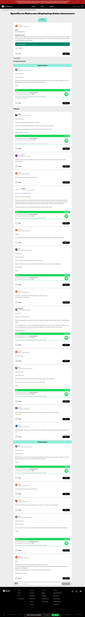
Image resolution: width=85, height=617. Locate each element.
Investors (32, 601)
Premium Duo (56, 595)
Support (43, 593)
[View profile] (16, 25)
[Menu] (82, 6)
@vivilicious (21, 521)
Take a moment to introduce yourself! (38, 96)
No (48, 615)
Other (15, 10)
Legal (4, 614)
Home (9, 10)
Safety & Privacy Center (11, 614)
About (19, 593)
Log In (78, 6)
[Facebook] (80, 591)
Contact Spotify (45, 601)
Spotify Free (56, 604)
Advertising (32, 598)
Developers (32, 595)
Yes (54, 615)
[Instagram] (72, 591)
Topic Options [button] (17, 58)
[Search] (74, 6)
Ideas (51, 6)
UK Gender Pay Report (66, 614)
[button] (70, 26)
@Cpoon (21, 73)
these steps (50, 2)
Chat (42, 6)
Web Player (44, 595)
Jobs (19, 595)
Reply (66, 53)
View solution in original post (21, 98)
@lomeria (22, 119)
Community (8, 6)
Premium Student (57, 601)
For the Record (21, 598)
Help (33, 6)
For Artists (32, 593)
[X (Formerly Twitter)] (76, 591)
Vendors (31, 604)
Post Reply (66, 583)
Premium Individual (57, 593)
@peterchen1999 (21, 193)
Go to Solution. (22, 44)
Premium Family (56, 598)
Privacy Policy (20, 614)
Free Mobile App (45, 598)
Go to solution (43, 20)
